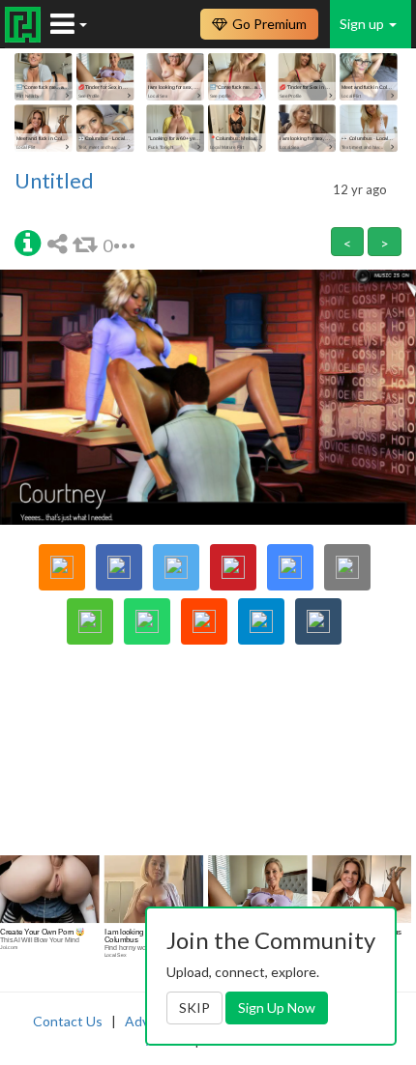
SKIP (194, 1007)
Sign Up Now (276, 1007)
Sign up (363, 23)
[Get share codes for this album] (60, 243)
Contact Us (68, 1021)
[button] (28, 241)
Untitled (54, 180)
